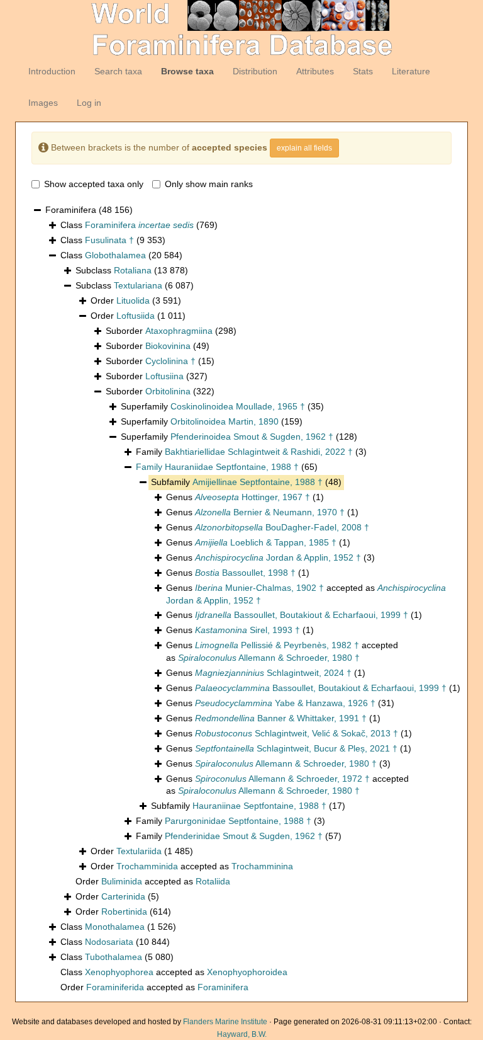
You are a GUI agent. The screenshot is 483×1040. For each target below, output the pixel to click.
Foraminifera (139, 225)
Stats (363, 71)
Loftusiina (164, 376)
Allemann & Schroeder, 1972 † (282, 779)
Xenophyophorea (119, 972)
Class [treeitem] (139, 225)
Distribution (255, 71)
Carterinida (123, 896)
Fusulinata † (109, 240)
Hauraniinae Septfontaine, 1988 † (259, 806)
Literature (411, 71)
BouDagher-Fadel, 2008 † (282, 527)
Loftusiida (135, 316)
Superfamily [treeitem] (222, 406)
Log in (89, 103)
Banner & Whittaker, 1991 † (281, 718)
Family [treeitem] (251, 452)
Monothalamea (115, 927)
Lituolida (133, 300)
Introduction (51, 71)
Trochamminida (147, 866)
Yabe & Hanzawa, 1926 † (285, 703)
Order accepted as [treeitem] (192, 866)
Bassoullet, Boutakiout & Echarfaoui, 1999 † (301, 615)
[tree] (241, 599)
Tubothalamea (113, 957)
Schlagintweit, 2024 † (273, 673)
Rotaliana (133, 270)
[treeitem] (226, 467)
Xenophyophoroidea (247, 972)
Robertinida (124, 911)
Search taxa (118, 71)
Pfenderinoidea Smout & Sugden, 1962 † (251, 436)
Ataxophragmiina (179, 331)
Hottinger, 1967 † (252, 497)
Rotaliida (213, 881)
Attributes (315, 71)
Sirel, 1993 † (247, 630)
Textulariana (138, 285)
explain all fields (304, 148)
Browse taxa (187, 71)
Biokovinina (168, 346)
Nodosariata (109, 942)
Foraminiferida (115, 987)
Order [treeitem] (136, 300)
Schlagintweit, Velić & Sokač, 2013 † (296, 733)
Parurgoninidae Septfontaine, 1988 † (238, 821)
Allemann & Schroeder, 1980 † (269, 658)
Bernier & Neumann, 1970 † (270, 512)
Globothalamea (115, 255)
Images (43, 103)
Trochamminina (262, 866)
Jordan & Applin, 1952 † (278, 557)
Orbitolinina (168, 391)
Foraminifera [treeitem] (89, 210)
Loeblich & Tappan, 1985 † (265, 542)
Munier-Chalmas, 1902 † (259, 588)
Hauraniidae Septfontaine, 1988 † (232, 467)
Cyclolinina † (170, 361)
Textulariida (139, 851)
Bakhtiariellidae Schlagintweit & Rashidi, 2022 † (259, 452)
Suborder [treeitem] (171, 331)
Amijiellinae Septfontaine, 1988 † (257, 482)
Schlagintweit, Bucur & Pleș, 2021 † (296, 748)
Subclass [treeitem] (131, 270)
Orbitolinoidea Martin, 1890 (224, 421)
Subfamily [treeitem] (246, 482)
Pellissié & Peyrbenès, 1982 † (277, 645)
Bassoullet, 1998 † (245, 573)
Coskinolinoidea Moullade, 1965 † (237, 406)
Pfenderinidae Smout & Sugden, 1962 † (244, 836)
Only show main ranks (209, 184)
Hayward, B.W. (242, 1034)
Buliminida (121, 881)
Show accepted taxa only (93, 184)
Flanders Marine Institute (225, 1021)
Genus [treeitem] (245, 497)
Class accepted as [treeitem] (173, 972)
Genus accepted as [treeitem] (306, 594)
